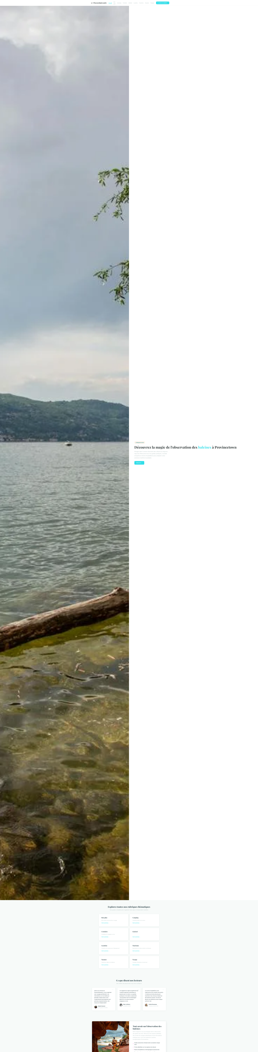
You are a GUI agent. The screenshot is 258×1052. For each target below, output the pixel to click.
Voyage (152, 2)
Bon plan (114, 2)
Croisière (125, 2)
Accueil (110, 2)
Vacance (147, 2)
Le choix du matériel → (162, 2)
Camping (119, 2)
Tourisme (141, 2)
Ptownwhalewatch (98, 3)
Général (130, 2)
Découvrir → (139, 462)
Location (136, 2)
